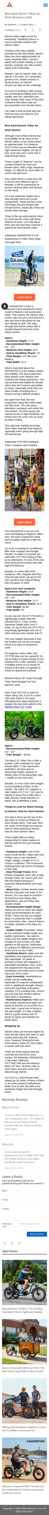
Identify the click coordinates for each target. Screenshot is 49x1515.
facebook (25, 30)
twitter (33, 30)
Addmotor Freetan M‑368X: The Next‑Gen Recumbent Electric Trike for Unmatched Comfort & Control (23, 1489)
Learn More (24, 297)
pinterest (40, 30)
